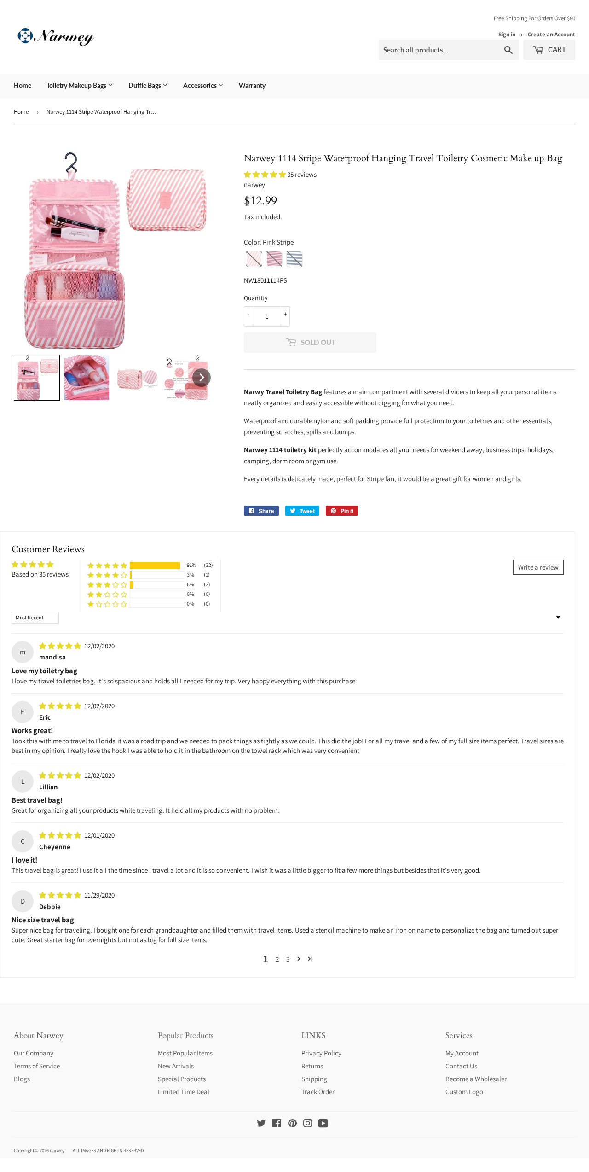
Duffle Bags (145, 85)
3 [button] (287, 959)
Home (22, 85)
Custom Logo (464, 1091)
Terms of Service (37, 1065)
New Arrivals (176, 1065)
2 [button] (277, 959)
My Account (462, 1053)
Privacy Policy (321, 1053)
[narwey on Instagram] (307, 1124)
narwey (57, 1150)
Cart (556, 49)
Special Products (182, 1078)
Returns (312, 1065)
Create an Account (551, 34)
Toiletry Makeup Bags (77, 85)
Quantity (255, 298)
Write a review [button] (538, 567)
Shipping (314, 1078)
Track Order (318, 1091)
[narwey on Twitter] (261, 1124)
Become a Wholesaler (476, 1078)
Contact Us (461, 1065)
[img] (60, 645)
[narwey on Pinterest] (292, 1124)
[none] (37, 378)
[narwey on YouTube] (323, 1124)
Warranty (252, 85)
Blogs (22, 1078)
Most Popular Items (185, 1053)
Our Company (33, 1053)
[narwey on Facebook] (277, 1124)
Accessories (200, 85)
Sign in (506, 34)
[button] (265, 174)
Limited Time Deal (183, 1091)
